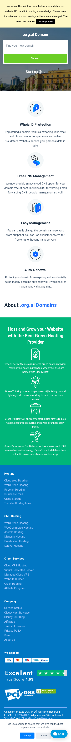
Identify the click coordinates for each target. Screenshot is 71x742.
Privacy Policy (13, 630)
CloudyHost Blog (14, 617)
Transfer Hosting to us (17, 503)
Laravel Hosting (13, 545)
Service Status (13, 608)
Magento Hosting (14, 536)
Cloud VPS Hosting (15, 565)
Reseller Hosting (14, 489)
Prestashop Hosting (16, 541)
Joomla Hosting (13, 532)
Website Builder (14, 579)
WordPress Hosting (16, 485)
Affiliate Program (14, 588)
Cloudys (9, 718)
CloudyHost (28, 718)
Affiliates (9, 621)
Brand (7, 635)
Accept (27, 735)
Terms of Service (14, 626)
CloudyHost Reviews (17, 612)
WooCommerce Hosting (18, 527)
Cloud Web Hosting (16, 480)
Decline (44, 735)
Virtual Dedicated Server (19, 570)
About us (9, 639)
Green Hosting (13, 583)
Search (35, 58)
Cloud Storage (12, 498)
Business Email (13, 494)
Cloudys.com (45, 21)
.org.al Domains (38, 305)
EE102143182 (21, 715)
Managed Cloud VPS (16, 574)
